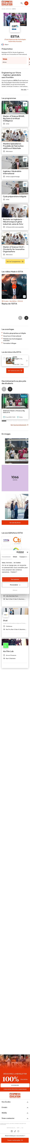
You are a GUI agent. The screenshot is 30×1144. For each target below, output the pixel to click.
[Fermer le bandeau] (27, 552)
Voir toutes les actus (14, 370)
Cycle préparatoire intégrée (14, 196)
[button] (15, 1102)
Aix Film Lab (8, 651)
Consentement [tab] (6, 556)
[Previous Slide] (20, 318)
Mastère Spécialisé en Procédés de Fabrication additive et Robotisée (13, 145)
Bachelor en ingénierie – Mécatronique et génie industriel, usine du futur (13, 221)
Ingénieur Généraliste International (12, 172)
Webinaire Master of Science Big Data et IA (14, 411)
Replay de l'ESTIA (9, 303)
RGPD (18, 1127)
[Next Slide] (26, 318)
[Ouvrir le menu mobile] (26, 3)
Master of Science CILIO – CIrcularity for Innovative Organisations (14, 249)
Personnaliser (14, 585)
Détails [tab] (15, 556)
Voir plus (23, 89)
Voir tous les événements (18, 425)
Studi (5, 620)
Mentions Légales (11, 1127)
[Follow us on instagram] (18, 1131)
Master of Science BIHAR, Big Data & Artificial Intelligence (14, 118)
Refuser (15, 590)
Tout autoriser (15, 579)
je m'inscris (15, 1085)
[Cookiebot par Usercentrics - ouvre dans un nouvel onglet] (17, 552)
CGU (22, 1127)
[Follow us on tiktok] (15, 1131)
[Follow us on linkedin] (12, 1131)
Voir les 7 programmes (14, 261)
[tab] (4, 420)
